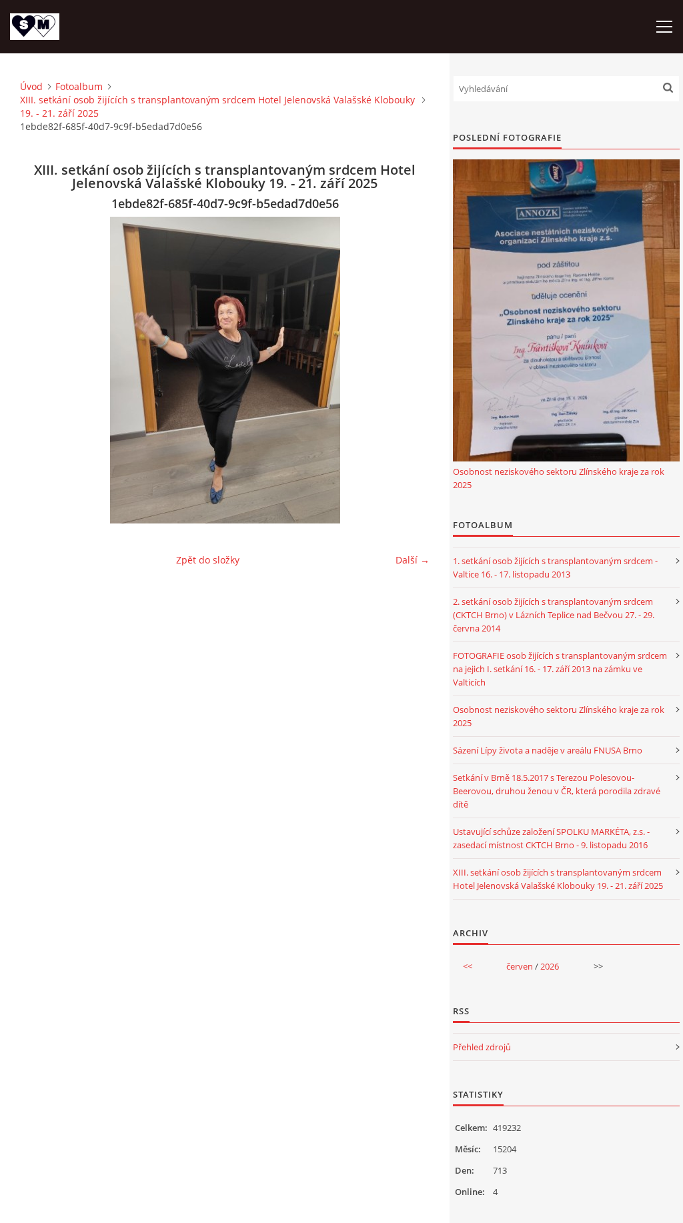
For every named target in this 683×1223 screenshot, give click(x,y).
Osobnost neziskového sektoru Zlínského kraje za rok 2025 (558, 478)
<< (467, 966)
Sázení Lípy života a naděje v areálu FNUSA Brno (547, 750)
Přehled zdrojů (482, 1047)
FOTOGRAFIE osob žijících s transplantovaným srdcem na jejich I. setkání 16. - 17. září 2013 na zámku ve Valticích (560, 669)
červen (519, 966)
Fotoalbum (79, 86)
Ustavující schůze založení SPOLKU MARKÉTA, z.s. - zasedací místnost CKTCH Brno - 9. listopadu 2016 (551, 838)
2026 (549, 966)
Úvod (31, 86)
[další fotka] (408, 370)
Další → (413, 559)
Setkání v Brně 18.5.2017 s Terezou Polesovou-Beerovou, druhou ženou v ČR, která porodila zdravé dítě (556, 791)
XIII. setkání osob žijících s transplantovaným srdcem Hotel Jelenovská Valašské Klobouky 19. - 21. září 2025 (217, 106)
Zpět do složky (207, 559)
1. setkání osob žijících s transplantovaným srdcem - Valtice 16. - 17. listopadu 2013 (555, 567)
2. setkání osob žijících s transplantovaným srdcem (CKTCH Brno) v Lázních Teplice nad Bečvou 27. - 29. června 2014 (553, 614)
